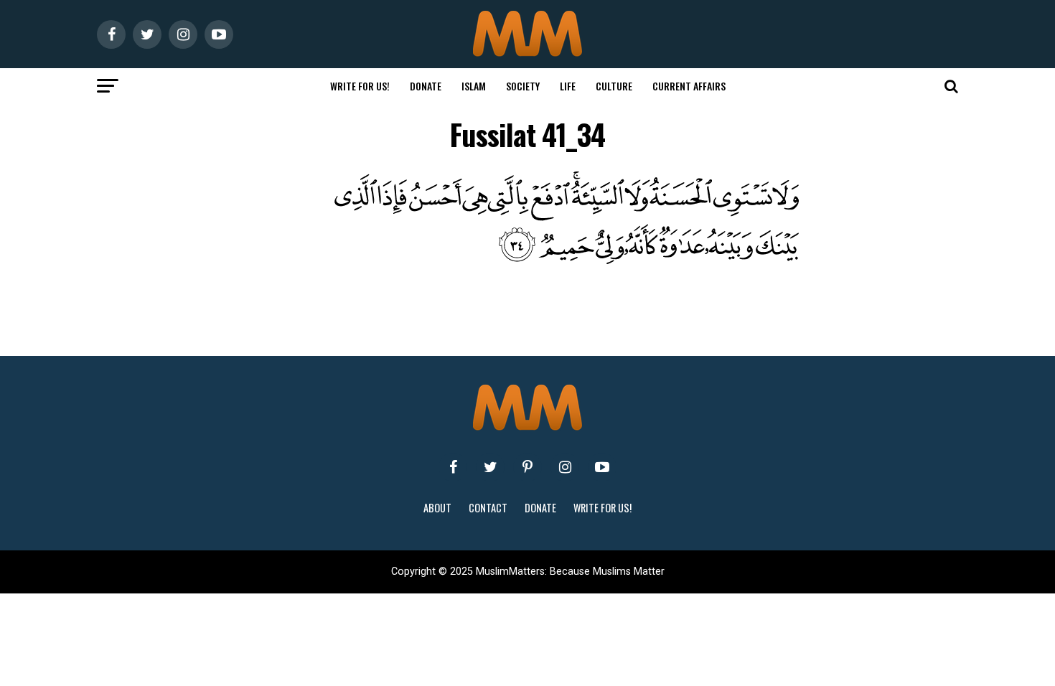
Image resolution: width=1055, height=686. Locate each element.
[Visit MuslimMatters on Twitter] (490, 467)
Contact (488, 507)
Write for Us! (360, 85)
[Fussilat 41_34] (556, 260)
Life (568, 85)
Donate (425, 85)
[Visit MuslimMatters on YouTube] (602, 467)
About (437, 507)
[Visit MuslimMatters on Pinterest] (527, 467)
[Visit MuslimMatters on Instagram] (564, 467)
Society (523, 85)
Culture (614, 85)
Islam (473, 85)
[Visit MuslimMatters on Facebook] (453, 467)
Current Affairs (689, 85)
